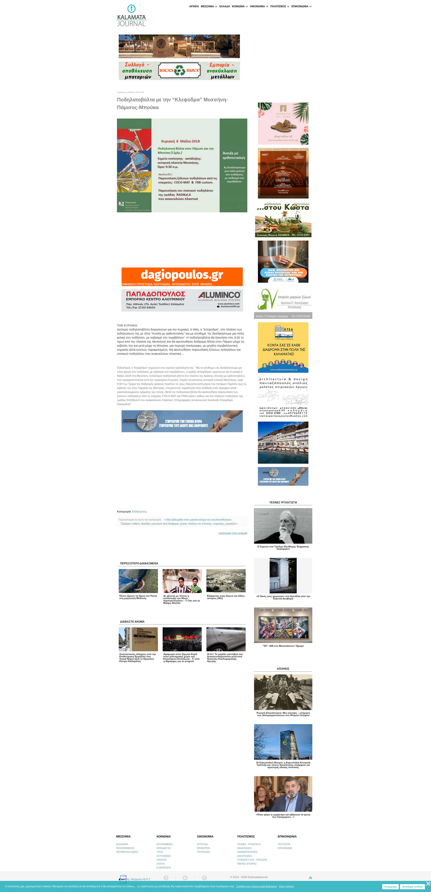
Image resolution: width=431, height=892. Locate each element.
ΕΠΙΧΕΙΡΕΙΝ (203, 848)
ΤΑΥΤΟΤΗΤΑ (284, 844)
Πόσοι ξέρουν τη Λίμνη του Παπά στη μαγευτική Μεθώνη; (138, 597)
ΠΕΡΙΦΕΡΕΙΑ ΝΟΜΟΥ (127, 852)
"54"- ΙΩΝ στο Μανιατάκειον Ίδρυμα (283, 646)
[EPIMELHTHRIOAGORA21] (283, 477)
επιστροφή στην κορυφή (233, 533)
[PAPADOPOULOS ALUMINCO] (182, 302)
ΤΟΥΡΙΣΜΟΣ (203, 852)
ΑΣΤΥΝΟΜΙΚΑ (164, 856)
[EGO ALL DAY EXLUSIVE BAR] (179, 47)
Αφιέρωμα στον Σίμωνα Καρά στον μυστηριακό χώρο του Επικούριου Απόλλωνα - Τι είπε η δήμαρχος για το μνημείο (181, 658)
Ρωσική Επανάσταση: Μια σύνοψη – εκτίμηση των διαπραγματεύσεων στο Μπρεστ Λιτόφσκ (283, 714)
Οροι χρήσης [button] (286, 886)
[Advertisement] (182, 239)
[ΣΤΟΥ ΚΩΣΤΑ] (283, 221)
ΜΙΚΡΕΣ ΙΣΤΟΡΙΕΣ (247, 864)
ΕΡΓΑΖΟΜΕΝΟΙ (164, 844)
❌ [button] (428, 883)
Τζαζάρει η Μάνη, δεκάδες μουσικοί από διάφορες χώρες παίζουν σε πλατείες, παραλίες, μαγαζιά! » (179, 523)
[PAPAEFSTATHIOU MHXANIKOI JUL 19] (283, 444)
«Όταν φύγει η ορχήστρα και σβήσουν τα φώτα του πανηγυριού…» (283, 815)
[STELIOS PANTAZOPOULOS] (283, 398)
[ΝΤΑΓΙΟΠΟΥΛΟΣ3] (182, 278)
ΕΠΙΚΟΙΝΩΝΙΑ (285, 848)
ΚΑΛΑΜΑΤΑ (122, 844)
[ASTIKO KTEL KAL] (283, 349)
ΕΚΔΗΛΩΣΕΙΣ (244, 848)
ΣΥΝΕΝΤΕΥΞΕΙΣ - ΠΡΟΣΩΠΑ (252, 860)
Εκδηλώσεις (139, 511)
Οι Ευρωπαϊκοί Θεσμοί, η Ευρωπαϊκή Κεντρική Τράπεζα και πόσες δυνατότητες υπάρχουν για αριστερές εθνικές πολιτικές (283, 765)
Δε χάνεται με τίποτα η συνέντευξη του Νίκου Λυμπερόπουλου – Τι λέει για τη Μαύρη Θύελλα (181, 599)
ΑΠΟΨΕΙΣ (162, 860)
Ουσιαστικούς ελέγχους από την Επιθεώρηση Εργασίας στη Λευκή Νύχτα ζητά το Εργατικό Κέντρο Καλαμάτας (137, 658)
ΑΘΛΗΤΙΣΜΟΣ (244, 856)
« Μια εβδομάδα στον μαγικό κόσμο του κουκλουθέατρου (197, 519)
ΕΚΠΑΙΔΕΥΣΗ (164, 848)
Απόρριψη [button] (390, 886)
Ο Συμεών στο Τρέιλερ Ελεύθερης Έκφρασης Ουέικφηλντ (283, 547)
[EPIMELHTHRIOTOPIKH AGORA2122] (182, 422)
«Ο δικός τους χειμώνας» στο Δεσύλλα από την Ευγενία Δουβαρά (283, 597)
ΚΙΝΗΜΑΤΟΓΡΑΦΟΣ (247, 852)
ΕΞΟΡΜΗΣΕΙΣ (164, 867)
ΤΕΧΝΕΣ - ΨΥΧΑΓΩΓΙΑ (249, 844)
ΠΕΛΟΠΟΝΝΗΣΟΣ (125, 848)
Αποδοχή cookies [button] (412, 886)
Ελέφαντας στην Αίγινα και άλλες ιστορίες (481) (226, 597)
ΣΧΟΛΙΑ (161, 864)
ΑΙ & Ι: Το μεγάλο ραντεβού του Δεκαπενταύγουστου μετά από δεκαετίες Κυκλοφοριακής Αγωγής (225, 658)
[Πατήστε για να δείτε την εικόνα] (182, 165)
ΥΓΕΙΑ (160, 852)
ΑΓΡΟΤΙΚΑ (202, 844)
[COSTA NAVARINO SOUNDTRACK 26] (283, 174)
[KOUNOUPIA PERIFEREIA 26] (283, 263)
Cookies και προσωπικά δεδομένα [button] (256, 886)
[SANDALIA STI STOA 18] (283, 125)
